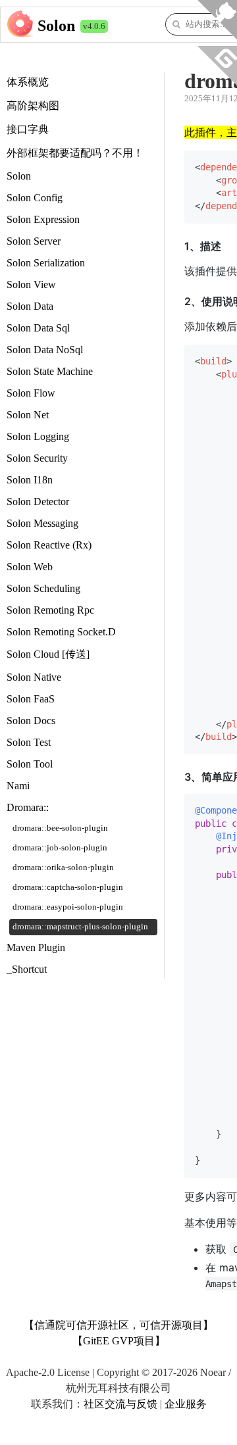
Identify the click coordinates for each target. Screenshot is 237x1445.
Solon (56, 25)
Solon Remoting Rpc (50, 610)
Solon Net (28, 414)
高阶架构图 (33, 105)
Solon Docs (31, 720)
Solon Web (30, 566)
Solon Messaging (42, 523)
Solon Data (30, 306)
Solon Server (34, 241)
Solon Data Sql (38, 327)
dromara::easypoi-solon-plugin (68, 907)
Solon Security (37, 458)
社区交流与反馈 (120, 1403)
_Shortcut (27, 969)
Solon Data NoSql (45, 349)
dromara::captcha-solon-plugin (68, 887)
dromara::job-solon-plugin (60, 847)
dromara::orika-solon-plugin (63, 867)
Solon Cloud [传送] (48, 654)
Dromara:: (28, 807)
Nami (18, 785)
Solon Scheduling (43, 588)
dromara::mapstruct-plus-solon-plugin (80, 926)
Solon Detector (38, 501)
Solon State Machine (50, 371)
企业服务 (186, 1403)
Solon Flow (31, 393)
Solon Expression (43, 219)
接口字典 (28, 129)
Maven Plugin (36, 947)
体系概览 (28, 81)
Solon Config (35, 197)
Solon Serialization (46, 262)
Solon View (31, 284)
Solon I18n (30, 479)
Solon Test (29, 742)
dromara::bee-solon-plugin (60, 828)
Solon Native (34, 677)
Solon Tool (30, 764)
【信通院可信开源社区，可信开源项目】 (118, 1325)
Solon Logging (38, 436)
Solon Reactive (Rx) (49, 545)
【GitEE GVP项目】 (118, 1340)
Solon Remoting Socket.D (61, 631)
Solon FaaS (31, 698)
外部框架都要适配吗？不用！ (75, 153)
